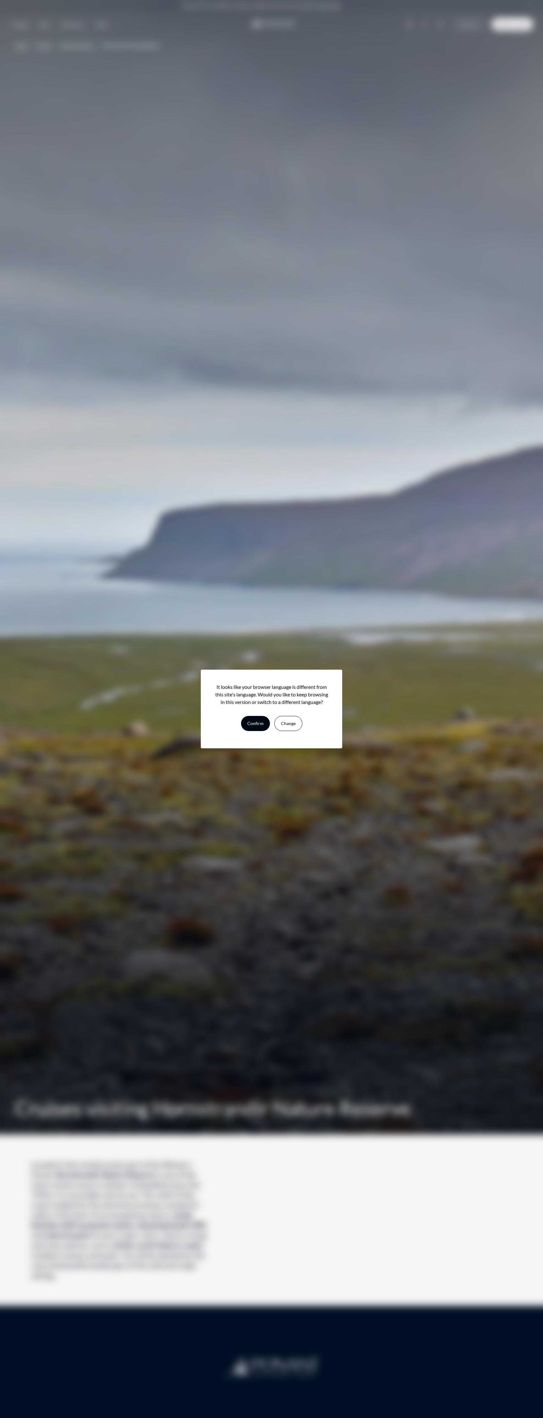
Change (288, 723)
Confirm (255, 723)
